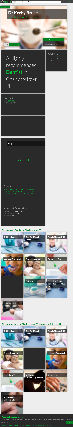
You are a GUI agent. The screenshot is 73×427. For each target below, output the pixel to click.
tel (10, 101)
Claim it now (48, 43)
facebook (4, 425)
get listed (39, 425)
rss (50, 425)
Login (70, 1)
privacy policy (30, 425)
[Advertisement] (23, 126)
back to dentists (5, 7)
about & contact (19, 425)
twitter (11, 425)
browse (45, 425)
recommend (14, 45)
